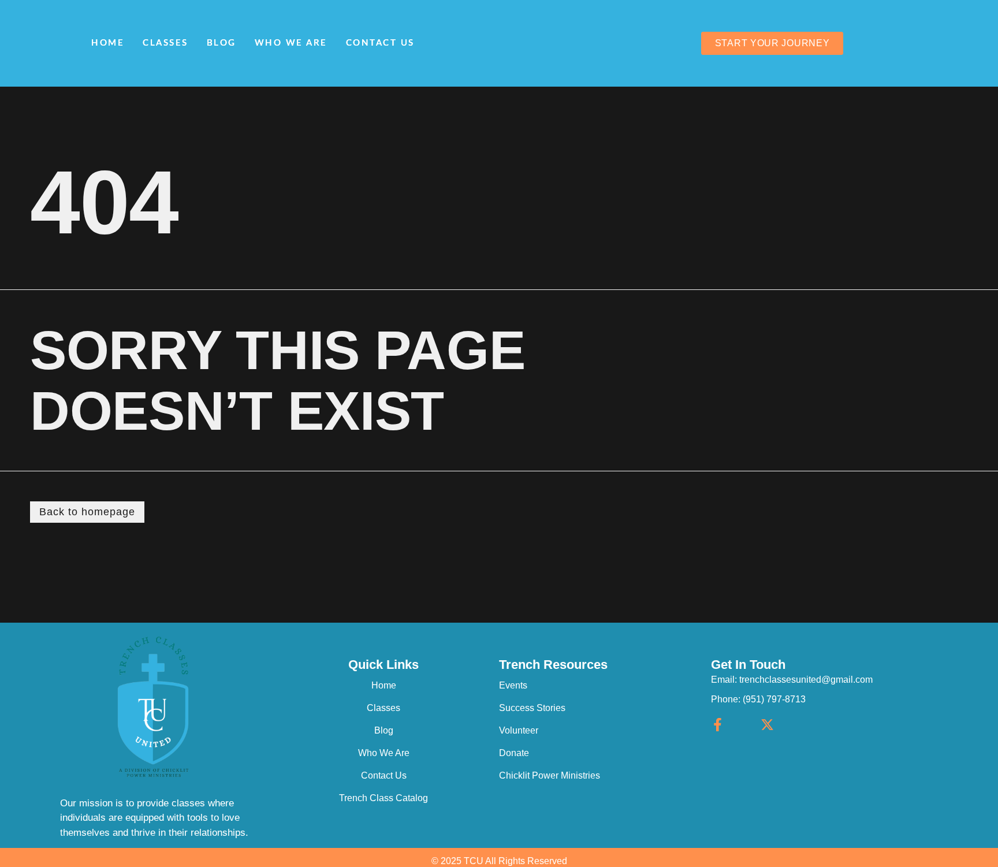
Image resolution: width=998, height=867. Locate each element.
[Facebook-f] (717, 724)
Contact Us (380, 43)
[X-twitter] (767, 724)
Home (107, 43)
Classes (165, 43)
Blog (221, 43)
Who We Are (291, 43)
